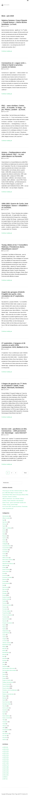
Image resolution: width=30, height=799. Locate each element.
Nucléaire (4, 660)
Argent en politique (6, 528)
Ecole (3, 573)
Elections (4, 579)
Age (3, 520)
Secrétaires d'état (6, 704)
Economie (4, 575)
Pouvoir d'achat (6, 684)
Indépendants (5, 630)
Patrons (4, 676)
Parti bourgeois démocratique (9, 670)
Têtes (3, 719)
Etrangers (4, 593)
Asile (3, 533)
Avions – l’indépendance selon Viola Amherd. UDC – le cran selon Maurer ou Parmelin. (14, 154)
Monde (4, 650)
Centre (4, 539)
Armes (3, 531)
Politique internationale (7, 682)
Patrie (3, 674)
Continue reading (6, 51)
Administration (5, 516)
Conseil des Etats (6, 545)
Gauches (4, 620)
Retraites (4, 698)
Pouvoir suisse (5, 688)
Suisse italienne (6, 715)
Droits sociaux (5, 571)
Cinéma (4, 541)
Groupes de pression (7, 622)
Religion (4, 696)
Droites (4, 567)
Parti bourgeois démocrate (8, 668)
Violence (4, 739)
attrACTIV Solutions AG (23, 794)
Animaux (4, 524)
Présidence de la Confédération (9, 690)
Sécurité (4, 706)
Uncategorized (5, 729)
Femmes (4, 603)
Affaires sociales (6, 518)
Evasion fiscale (5, 597)
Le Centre (4, 640)
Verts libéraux (5, 733)
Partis (3, 672)
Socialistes (4, 709)
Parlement (4, 666)
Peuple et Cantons (6, 680)
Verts (3, 731)
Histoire (4, 626)
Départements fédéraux (7, 563)
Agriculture (4, 522)
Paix (3, 664)
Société (4, 711)
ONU (3, 662)
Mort (3, 656)
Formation (4, 609)
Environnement (5, 583)
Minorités (4, 648)
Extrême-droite (5, 599)
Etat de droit (5, 587)
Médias (4, 646)
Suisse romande (6, 717)
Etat (3, 585)
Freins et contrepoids (7, 615)
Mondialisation (5, 652)
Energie (4, 581)
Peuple (4, 678)
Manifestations (5, 644)
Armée (4, 530)
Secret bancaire (6, 702)
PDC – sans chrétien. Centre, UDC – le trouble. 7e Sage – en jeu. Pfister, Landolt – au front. (14, 108)
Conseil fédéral (5, 547)
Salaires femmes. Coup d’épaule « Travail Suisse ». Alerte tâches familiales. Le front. (14, 22)
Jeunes (4, 634)
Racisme (4, 692)
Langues (4, 638)
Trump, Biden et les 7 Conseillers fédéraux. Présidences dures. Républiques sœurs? (15, 247)
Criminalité (4, 551)
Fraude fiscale (5, 613)
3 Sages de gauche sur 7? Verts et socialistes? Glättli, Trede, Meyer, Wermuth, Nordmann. (14, 386)
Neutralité (4, 658)
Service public (5, 707)
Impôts (4, 628)
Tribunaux (4, 725)
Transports (4, 721)
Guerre (4, 624)
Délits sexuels (5, 557)
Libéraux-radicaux (6, 642)
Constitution (5, 549)
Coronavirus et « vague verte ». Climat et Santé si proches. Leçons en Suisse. (14, 65)
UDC (3, 727)
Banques (4, 535)
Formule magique (6, 611)
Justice (4, 636)
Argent (4, 526)
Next (25, 472)
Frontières (4, 617)
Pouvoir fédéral (5, 686)
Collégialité (4, 543)
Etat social (4, 589)
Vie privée (4, 737)
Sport (3, 713)
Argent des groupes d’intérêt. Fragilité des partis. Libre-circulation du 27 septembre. (13, 294)
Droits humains (5, 569)
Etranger (4, 591)
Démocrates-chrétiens (7, 559)
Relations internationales (8, 694)
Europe (4, 595)
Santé (3, 700)
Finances (4, 607)
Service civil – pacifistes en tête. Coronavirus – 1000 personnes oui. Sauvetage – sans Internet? (14, 431)
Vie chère (4, 735)
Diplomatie (4, 565)
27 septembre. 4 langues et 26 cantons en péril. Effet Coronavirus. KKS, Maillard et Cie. (15, 345)
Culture (4, 555)
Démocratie (5, 561)
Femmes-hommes (6, 605)
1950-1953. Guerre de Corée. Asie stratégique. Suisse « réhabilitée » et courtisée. (15, 206)
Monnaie (4, 654)
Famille (4, 601)
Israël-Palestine (6, 632)
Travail (4, 723)
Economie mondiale (7, 577)
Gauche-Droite (5, 618)
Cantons (4, 537)
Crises (3, 553)
